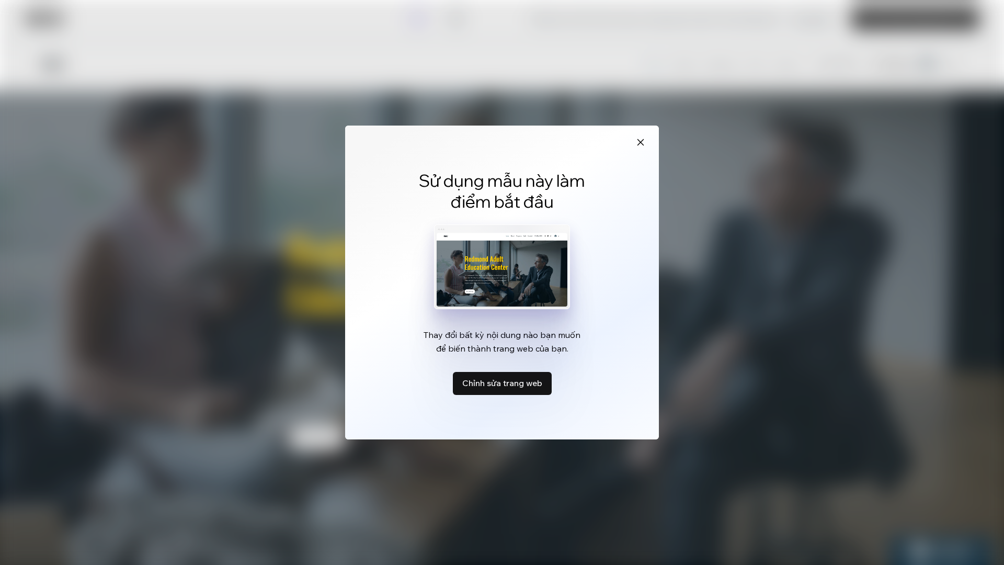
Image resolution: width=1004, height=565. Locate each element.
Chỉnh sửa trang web (502, 383)
